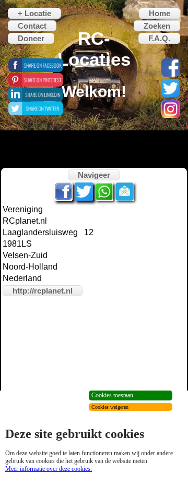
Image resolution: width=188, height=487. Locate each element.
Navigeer (94, 175)
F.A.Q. (159, 38)
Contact (32, 25)
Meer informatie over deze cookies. (48, 468)
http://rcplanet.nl (43, 290)
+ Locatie (34, 13)
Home (159, 13)
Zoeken (157, 25)
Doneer (31, 38)
